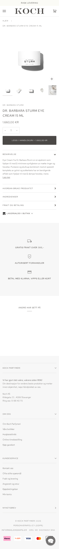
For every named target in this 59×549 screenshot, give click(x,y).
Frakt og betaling (13, 205)
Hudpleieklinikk (9, 434)
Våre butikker (8, 429)
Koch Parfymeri (26, 521)
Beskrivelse (9, 154)
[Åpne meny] (7, 11)
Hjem (5, 20)
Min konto (7, 494)
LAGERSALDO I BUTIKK (18, 213)
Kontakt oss (8, 468)
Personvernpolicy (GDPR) (28, 525)
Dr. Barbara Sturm (13, 105)
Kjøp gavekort (9, 444)
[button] (50, 540)
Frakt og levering (10, 478)
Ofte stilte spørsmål (12, 473)
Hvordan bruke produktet (18, 188)
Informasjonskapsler (14, 530)
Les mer (6, 177)
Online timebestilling (12, 439)
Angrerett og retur (11, 483)
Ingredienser (10, 196)
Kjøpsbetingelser (10, 489)
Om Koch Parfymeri (12, 424)
